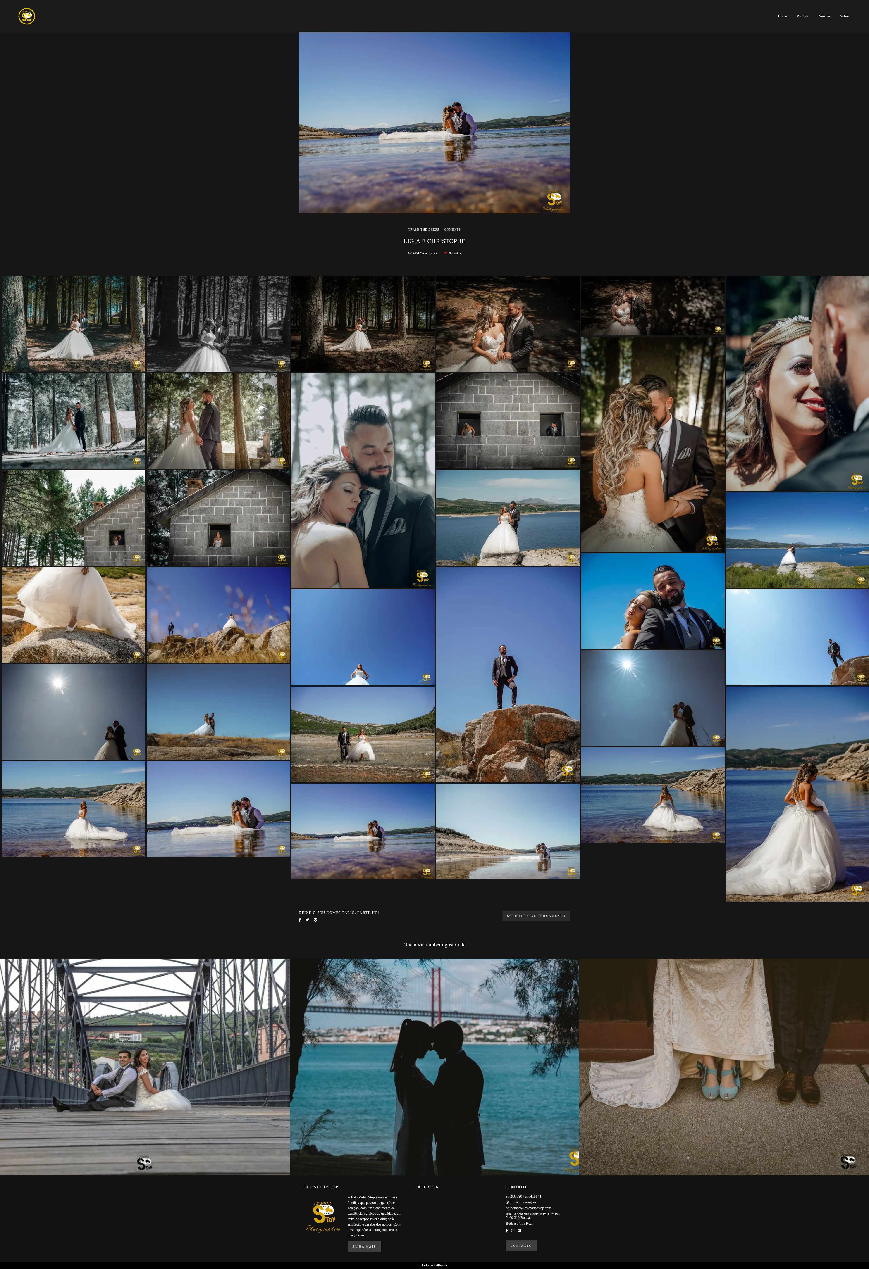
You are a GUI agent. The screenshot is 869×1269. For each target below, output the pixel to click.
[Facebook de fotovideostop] (507, 1231)
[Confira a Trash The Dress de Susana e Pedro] (724, 1067)
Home (782, 16)
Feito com (434, 1265)
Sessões (824, 16)
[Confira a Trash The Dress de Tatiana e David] (434, 1067)
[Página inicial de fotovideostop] (35, 16)
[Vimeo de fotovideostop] (519, 1231)
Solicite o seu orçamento (536, 915)
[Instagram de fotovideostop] (512, 1231)
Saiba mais (364, 1246)
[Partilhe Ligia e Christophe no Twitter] (307, 920)
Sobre (844, 16)
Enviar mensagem (523, 1202)
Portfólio (803, 16)
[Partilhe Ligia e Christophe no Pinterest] (315, 920)
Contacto (521, 1245)
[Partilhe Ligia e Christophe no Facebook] (300, 920)
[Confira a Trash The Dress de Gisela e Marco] (145, 1067)
